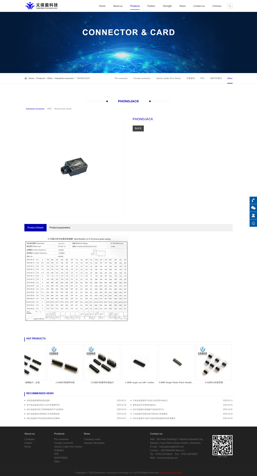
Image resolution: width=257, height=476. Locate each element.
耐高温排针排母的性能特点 (144, 405)
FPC (202, 78)
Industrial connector (64, 78)
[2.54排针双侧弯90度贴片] (92, 362)
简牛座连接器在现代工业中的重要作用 (43, 405)
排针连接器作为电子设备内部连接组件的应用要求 (154, 418)
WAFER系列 (216, 78)
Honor (27, 446)
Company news (92, 439)
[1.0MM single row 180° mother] (130, 362)
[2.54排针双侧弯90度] (55, 362)
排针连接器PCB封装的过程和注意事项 (43, 418)
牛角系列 (190, 78)
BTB (49, 109)
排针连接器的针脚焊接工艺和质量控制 (43, 414)
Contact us (199, 6)
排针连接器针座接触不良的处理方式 (148, 409)
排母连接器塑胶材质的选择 (38, 400)
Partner (151, 6)
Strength (167, 6)
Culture (28, 443)
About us (118, 6)
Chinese (216, 6)
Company (29, 439)
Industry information (94, 443)
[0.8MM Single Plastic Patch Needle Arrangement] (167, 362)
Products (135, 6)
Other (50, 78)
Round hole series (63, 109)
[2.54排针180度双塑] (204, 362)
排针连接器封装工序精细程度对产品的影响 (45, 409)
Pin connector (121, 78)
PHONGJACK (128, 101)
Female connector (142, 78)
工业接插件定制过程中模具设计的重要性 (150, 414)
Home (102, 6)
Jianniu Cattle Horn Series (168, 78)
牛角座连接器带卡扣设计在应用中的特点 (150, 400)
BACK (138, 128)
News (183, 6)
